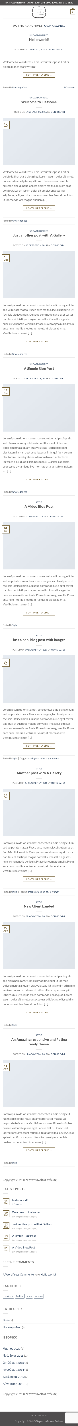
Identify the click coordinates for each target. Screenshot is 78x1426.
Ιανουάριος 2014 (13, 1369)
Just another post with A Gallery (39, 235)
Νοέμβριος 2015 (13, 1355)
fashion (41, 758)
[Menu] (5, 11)
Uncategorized (39, 35)
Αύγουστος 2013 (13, 1383)
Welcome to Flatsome (39, 102)
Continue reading (39, 74)
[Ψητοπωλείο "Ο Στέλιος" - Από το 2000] (39, 11)
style (48, 758)
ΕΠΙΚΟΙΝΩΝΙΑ (39, 1415)
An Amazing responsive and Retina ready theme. (39, 1041)
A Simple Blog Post (39, 368)
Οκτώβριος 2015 (13, 1362)
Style (39, 502)
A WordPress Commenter (19, 1274)
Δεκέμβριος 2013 (13, 1376)
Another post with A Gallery (39, 773)
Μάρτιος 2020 (11, 1348)
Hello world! (39, 39)
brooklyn (32, 758)
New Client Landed (39, 906)
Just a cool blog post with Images (39, 640)
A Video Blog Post (39, 506)
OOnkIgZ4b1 (54, 25)
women (55, 758)
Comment (69, 87)
